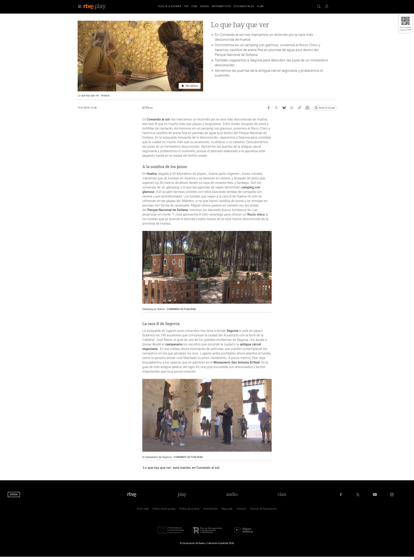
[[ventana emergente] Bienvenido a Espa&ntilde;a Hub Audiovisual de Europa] (243, 534)
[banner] (98, 6)
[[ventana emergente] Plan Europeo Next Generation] (171, 534)
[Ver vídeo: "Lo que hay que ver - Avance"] (140, 59)
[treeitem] (169, 6)
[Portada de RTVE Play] (94, 6)
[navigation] (210, 6)
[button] (79, 6)
